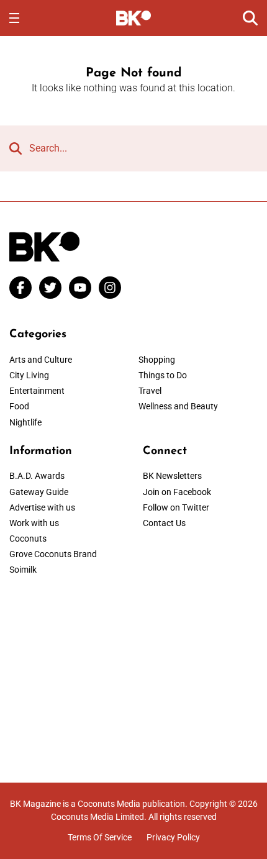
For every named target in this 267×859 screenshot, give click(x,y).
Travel (149, 391)
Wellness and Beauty (178, 406)
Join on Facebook (177, 492)
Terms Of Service (100, 837)
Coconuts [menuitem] (28, 538)
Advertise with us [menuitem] (42, 507)
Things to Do (162, 375)
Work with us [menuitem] (34, 523)
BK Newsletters (172, 476)
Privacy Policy (173, 837)
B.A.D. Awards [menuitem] (37, 476)
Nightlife (25, 422)
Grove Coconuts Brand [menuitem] (53, 554)
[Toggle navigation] (14, 18)
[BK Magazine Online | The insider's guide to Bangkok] (134, 17)
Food (19, 406)
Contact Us (164, 523)
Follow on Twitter (176, 507)
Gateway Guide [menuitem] (38, 492)
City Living (29, 375)
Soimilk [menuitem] (23, 570)
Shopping (156, 360)
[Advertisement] (133, 670)
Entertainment (37, 391)
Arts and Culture (40, 360)
